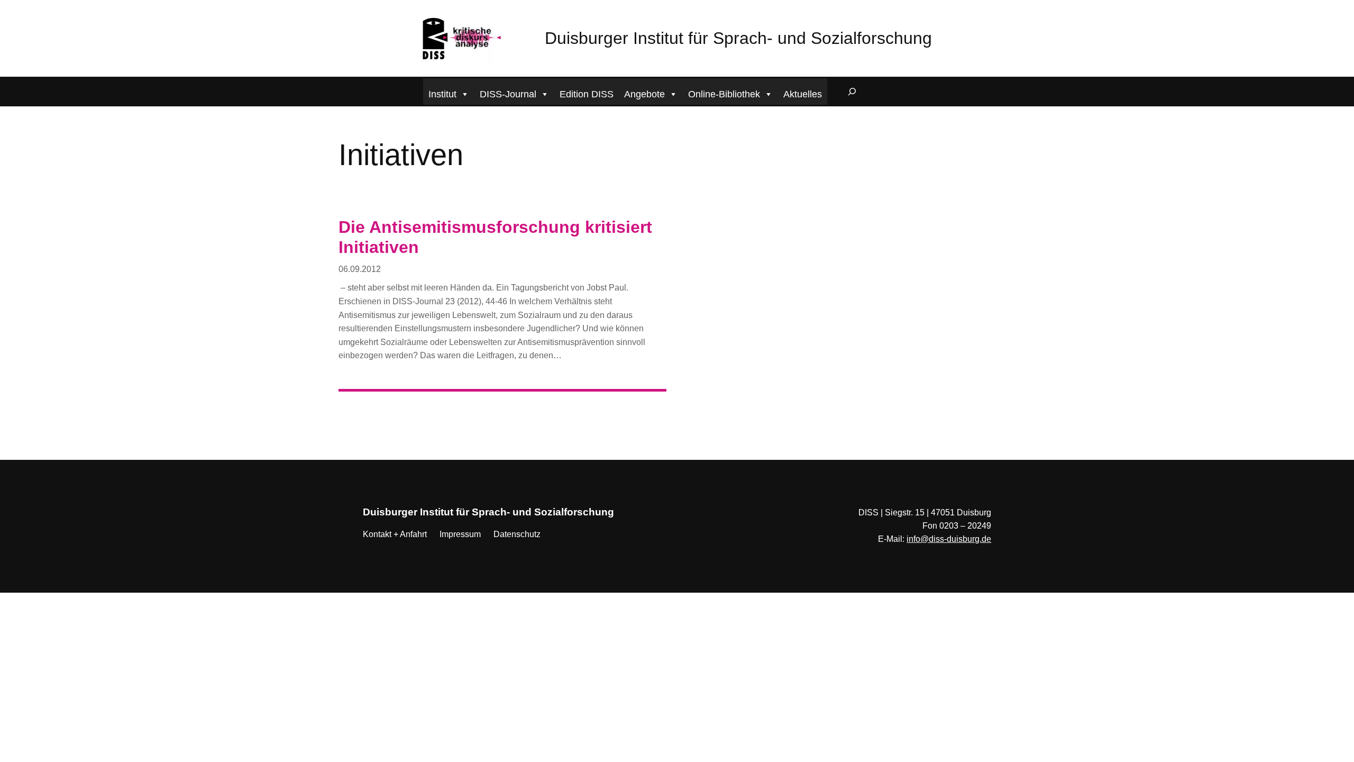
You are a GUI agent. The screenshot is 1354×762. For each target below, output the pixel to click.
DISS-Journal (508, 94)
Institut (442, 94)
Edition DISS (587, 94)
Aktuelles (802, 94)
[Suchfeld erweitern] (852, 91)
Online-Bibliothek (724, 94)
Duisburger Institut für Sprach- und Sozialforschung (738, 38)
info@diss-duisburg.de (949, 538)
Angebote (644, 94)
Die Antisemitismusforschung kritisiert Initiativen (495, 237)
